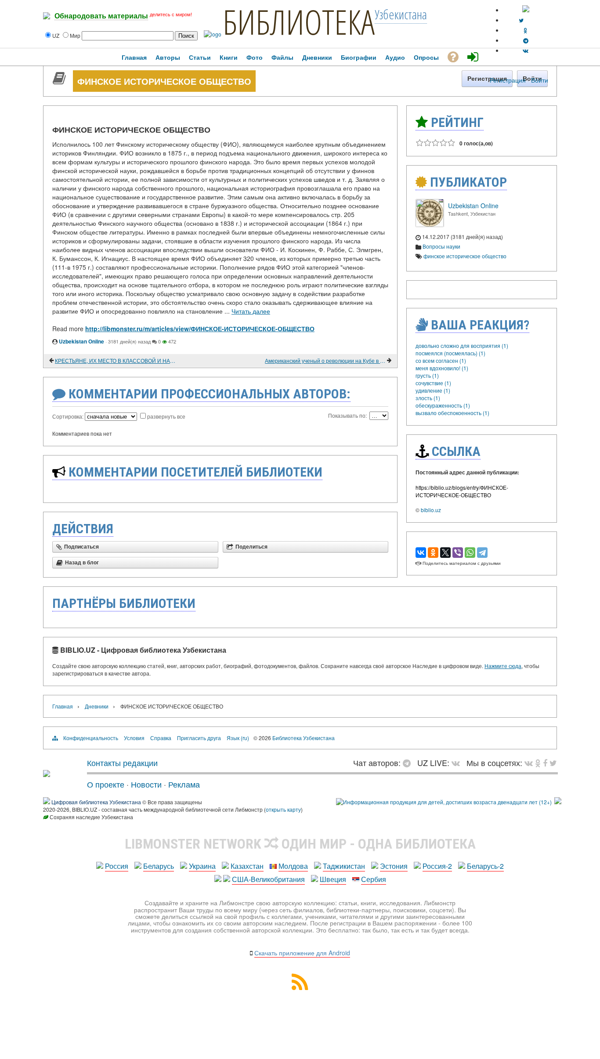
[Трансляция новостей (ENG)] (521, 20)
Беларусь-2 (485, 866)
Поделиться (251, 547)
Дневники (96, 706)
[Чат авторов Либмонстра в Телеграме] (525, 40)
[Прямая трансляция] (458, 762)
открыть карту (283, 809)
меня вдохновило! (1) (442, 368)
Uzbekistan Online (81, 341)
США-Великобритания (268, 879)
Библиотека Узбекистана (303, 737)
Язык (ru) (238, 737)
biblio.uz (431, 509)
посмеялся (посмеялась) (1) (450, 353)
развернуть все (166, 416)
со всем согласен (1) (441, 360)
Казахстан (247, 866)
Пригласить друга (199, 737)
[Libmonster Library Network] (557, 802)
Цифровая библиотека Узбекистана (96, 802)
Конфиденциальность (90, 737)
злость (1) (428, 397)
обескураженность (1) (443, 405)
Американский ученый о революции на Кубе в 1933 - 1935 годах (325, 360)
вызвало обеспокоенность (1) (452, 412)
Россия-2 (437, 866)
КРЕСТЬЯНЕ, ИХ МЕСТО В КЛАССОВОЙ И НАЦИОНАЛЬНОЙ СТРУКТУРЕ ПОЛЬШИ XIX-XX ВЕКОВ (115, 360)
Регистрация (508, 80)
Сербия (373, 879)
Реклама (184, 784)
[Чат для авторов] (409, 762)
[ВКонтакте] (421, 552)
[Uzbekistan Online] (430, 224)
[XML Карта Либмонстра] (300, 987)
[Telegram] (482, 552)
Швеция (333, 879)
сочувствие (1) (433, 383)
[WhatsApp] (470, 552)
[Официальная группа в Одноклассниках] (526, 30)
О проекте (105, 784)
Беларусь (158, 866)
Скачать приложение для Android (302, 952)
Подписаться (81, 547)
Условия (134, 737)
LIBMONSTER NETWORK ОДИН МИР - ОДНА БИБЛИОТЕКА (300, 843)
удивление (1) (433, 390)
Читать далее (250, 311)
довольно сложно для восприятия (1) (462, 345)
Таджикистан (344, 866)
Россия (116, 866)
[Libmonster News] (553, 762)
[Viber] (457, 552)
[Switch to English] (525, 10)
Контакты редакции (122, 762)
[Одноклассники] (433, 552)
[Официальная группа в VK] (525, 50)
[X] (445, 552)
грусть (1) (427, 375)
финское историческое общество (464, 256)
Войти (539, 80)
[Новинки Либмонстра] (538, 762)
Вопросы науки (441, 246)
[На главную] (46, 773)
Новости (146, 784)
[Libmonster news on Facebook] (545, 762)
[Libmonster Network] (444, 802)
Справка (160, 737)
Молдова (293, 866)
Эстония (394, 866)
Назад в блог (82, 563)
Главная (62, 706)
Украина (202, 866)
